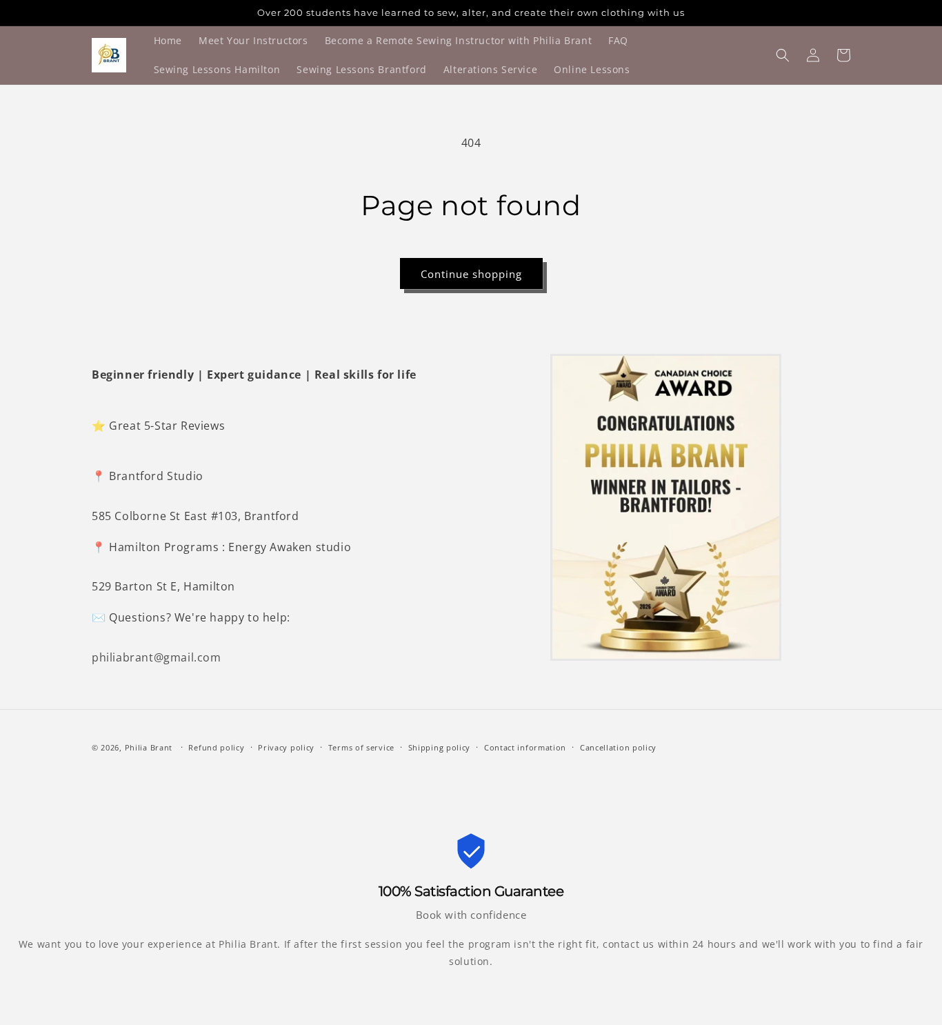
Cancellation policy (618, 747)
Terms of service (361, 747)
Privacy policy (286, 747)
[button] (783, 55)
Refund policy (216, 747)
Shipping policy (439, 747)
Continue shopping (471, 274)
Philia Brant (148, 747)
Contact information (525, 747)
